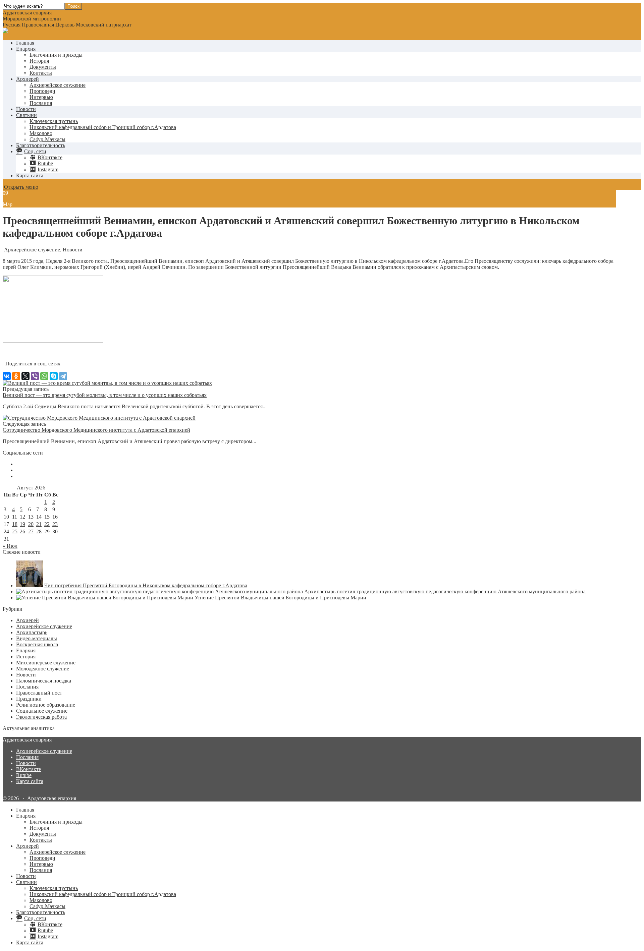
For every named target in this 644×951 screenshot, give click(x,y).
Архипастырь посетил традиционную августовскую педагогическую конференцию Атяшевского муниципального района (445, 591)
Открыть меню (20, 187)
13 (31, 517)
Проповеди (42, 91)
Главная (25, 43)
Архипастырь (31, 632)
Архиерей (27, 79)
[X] (25, 376)
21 (39, 524)
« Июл (10, 546)
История (39, 61)
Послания (41, 103)
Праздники (29, 699)
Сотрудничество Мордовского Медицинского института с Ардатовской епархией (96, 430)
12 (22, 517)
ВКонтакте (28, 769)
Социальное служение (41, 711)
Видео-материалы (36, 638)
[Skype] (54, 376)
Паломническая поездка (43, 680)
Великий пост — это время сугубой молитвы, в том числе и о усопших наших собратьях (105, 395)
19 (22, 524)
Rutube (24, 775)
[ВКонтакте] (7, 376)
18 (14, 524)
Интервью (41, 97)
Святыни (26, 115)
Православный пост (39, 693)
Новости (26, 109)
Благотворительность (40, 145)
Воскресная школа (37, 644)
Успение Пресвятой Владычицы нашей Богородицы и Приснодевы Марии (280, 597)
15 (47, 517)
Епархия (26, 49)
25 (14, 531)
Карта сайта (29, 175)
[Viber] (35, 376)
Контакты (41, 73)
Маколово (41, 133)
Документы (43, 67)
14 (39, 517)
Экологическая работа (41, 717)
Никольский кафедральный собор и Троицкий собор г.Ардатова (103, 127)
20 (31, 524)
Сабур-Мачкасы (47, 139)
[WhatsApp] (44, 376)
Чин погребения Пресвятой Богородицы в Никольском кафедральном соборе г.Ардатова (145, 585)
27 (31, 531)
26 (22, 531)
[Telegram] (63, 376)
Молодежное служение (42, 668)
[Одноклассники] (16, 376)
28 (39, 531)
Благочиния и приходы (56, 55)
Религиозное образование (45, 705)
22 (47, 524)
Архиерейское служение (58, 85)
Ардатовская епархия (27, 739)
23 (55, 524)
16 (55, 517)
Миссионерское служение (45, 662)
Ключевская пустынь (54, 121)
